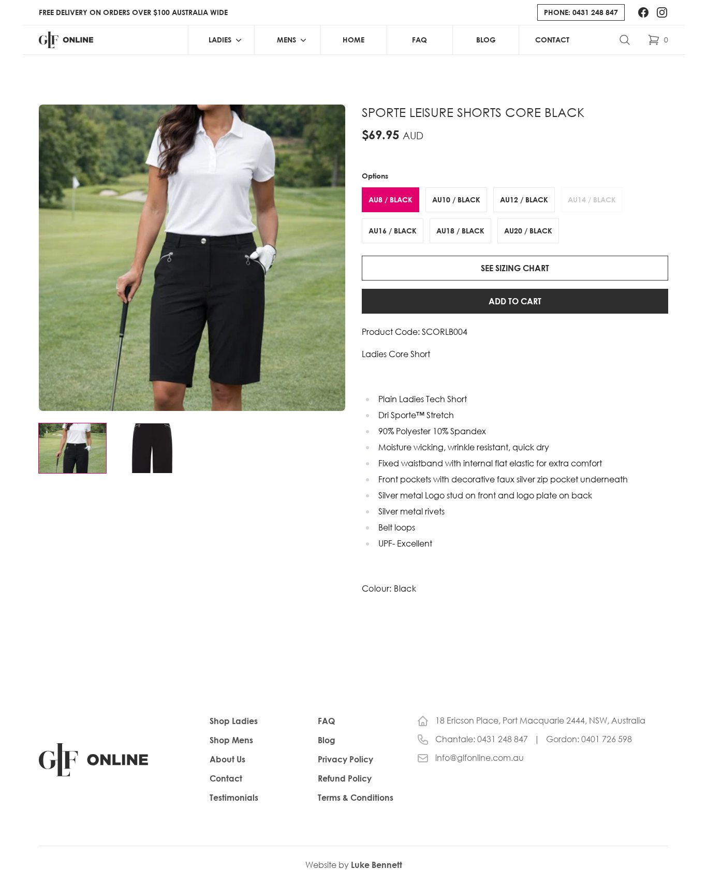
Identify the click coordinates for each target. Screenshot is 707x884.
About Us (227, 759)
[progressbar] (353, 1)
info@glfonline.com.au (479, 758)
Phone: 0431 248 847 (581, 12)
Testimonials (234, 797)
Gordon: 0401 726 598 (589, 739)
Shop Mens (231, 740)
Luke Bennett (376, 865)
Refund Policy (345, 778)
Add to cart (515, 301)
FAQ (419, 39)
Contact (552, 39)
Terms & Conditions (355, 797)
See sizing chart (515, 268)
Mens (286, 39)
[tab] (72, 448)
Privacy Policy (345, 759)
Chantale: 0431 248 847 (481, 739)
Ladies (220, 39)
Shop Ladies (234, 721)
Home (353, 39)
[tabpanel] (192, 258)
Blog (486, 39)
